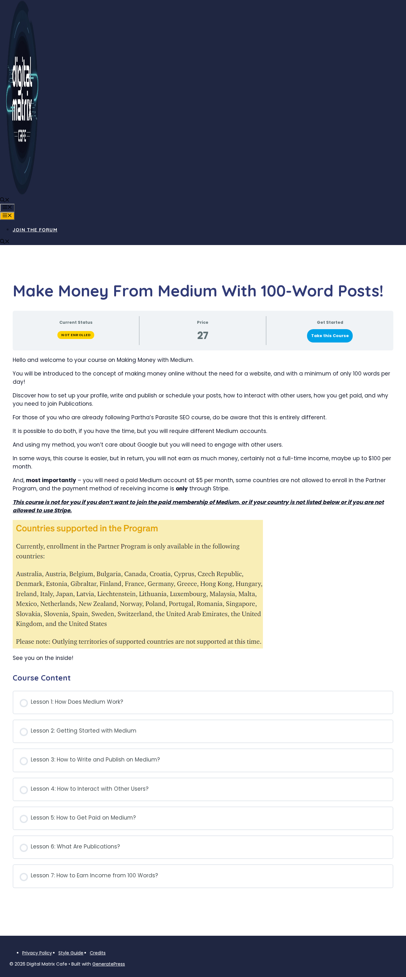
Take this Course (330, 335)
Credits (98, 953)
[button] (5, 200)
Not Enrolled (75, 334)
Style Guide (70, 953)
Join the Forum (35, 230)
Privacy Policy (37, 953)
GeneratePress (108, 964)
